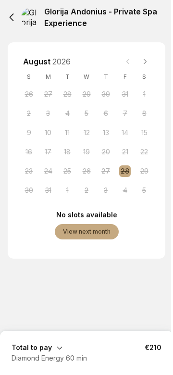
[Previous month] (128, 61)
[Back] (11, 17)
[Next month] (145, 61)
